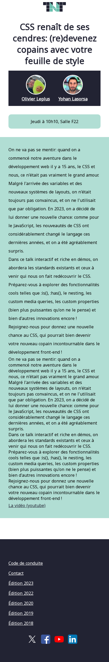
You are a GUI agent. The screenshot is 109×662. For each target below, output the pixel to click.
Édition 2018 (20, 623)
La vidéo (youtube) (27, 505)
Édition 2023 (20, 583)
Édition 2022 (20, 593)
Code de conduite (25, 563)
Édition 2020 (20, 603)
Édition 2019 (20, 613)
